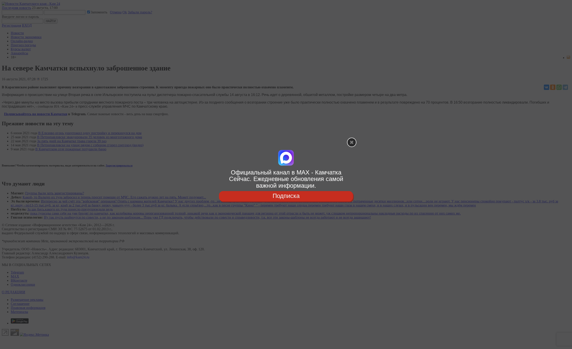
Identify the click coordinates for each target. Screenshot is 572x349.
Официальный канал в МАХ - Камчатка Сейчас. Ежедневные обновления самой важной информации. (286, 179)
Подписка (286, 196)
